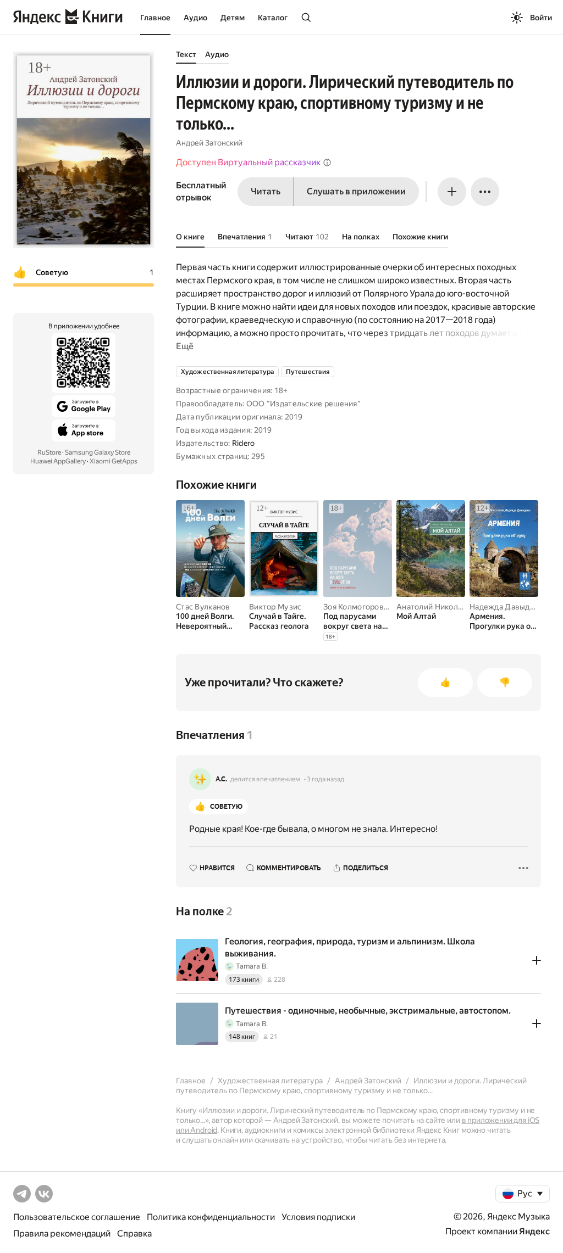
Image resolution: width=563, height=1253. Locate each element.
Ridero (243, 443)
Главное (155, 17)
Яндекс (534, 1231)
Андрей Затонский (209, 142)
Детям (232, 17)
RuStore (49, 452)
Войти (541, 17)
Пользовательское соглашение (76, 1217)
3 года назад (325, 779)
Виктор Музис (275, 606)
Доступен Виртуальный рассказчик (248, 162)
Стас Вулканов (203, 606)
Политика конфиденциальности (211, 1217)
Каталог (273, 17)
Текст (186, 54)
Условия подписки (318, 1217)
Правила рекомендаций (62, 1233)
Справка (134, 1233)
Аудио (195, 17)
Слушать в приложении (356, 191)
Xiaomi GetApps (113, 461)
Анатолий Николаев (433, 606)
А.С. (221, 779)
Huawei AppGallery (58, 461)
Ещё (185, 346)
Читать (265, 191)
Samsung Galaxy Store (97, 452)
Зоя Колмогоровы (356, 606)
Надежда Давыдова (506, 606)
